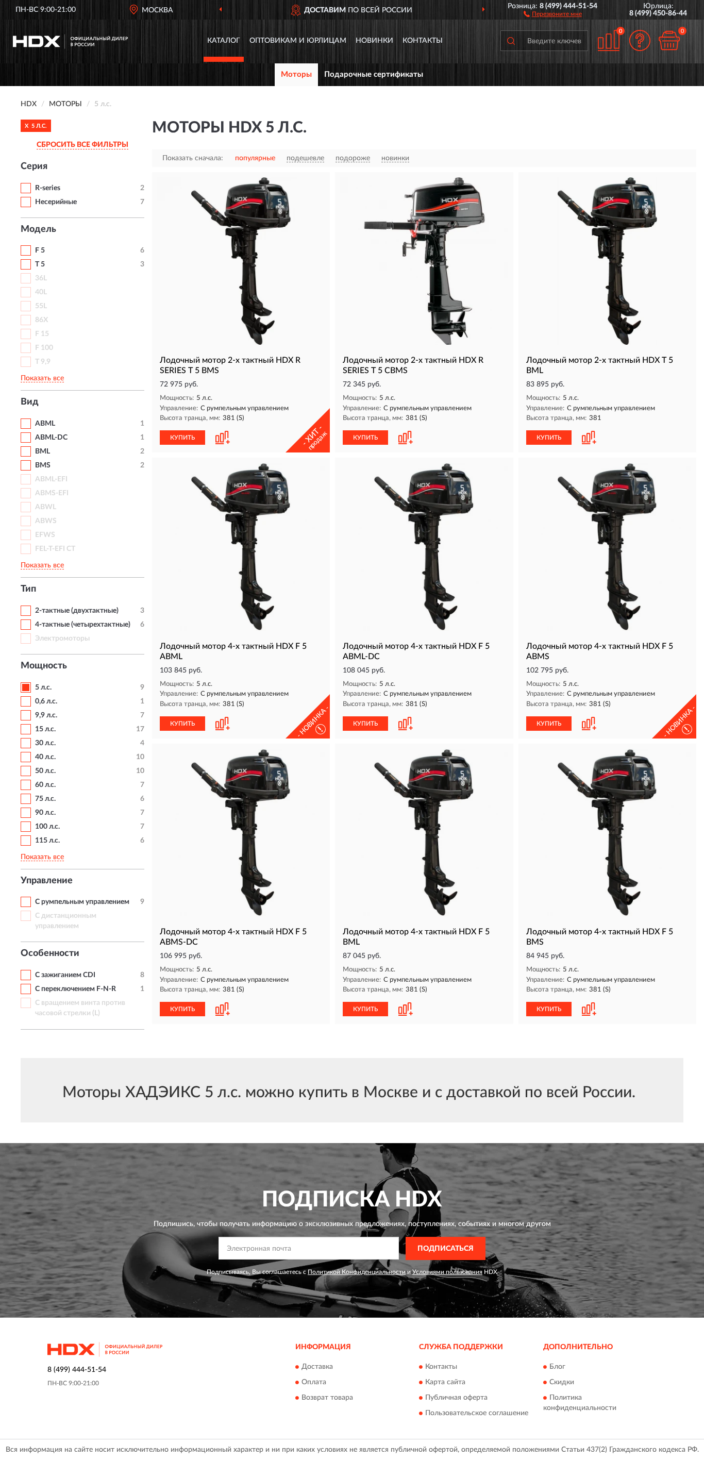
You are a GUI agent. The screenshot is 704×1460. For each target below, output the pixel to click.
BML (42, 451)
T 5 (40, 264)
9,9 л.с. (46, 715)
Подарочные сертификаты (373, 74)
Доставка (317, 1367)
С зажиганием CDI (65, 975)
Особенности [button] (50, 953)
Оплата (313, 1382)
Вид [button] (30, 402)
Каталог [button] (223, 40)
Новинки (374, 40)
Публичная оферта (456, 1398)
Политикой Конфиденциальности (357, 1272)
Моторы (296, 74)
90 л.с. (45, 812)
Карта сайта (445, 1382)
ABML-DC (51, 437)
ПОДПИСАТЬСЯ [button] (445, 1248)
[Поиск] (510, 40)
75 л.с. (45, 798)
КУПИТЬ (182, 437)
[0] (669, 40)
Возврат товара (327, 1398)
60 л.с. (45, 784)
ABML (45, 423)
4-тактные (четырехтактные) (82, 624)
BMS (43, 465)
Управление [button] (47, 880)
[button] (553, 13)
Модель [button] (38, 229)
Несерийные (56, 202)
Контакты (423, 40)
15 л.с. (45, 729)
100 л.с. (47, 826)
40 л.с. (45, 757)
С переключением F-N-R (75, 989)
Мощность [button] (44, 665)
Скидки (561, 1382)
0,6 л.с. (46, 701)
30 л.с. (45, 743)
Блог (557, 1367)
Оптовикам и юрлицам (297, 40)
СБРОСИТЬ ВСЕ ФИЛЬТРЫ (82, 144)
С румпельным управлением (82, 901)
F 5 (40, 250)
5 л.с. (43, 687)
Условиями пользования (447, 1272)
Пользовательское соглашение (476, 1413)
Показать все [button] (42, 378)
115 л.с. (47, 840)
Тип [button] (28, 589)
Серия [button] (34, 166)
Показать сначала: (192, 158)
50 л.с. (45, 771)
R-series (47, 188)
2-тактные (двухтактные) (77, 610)
